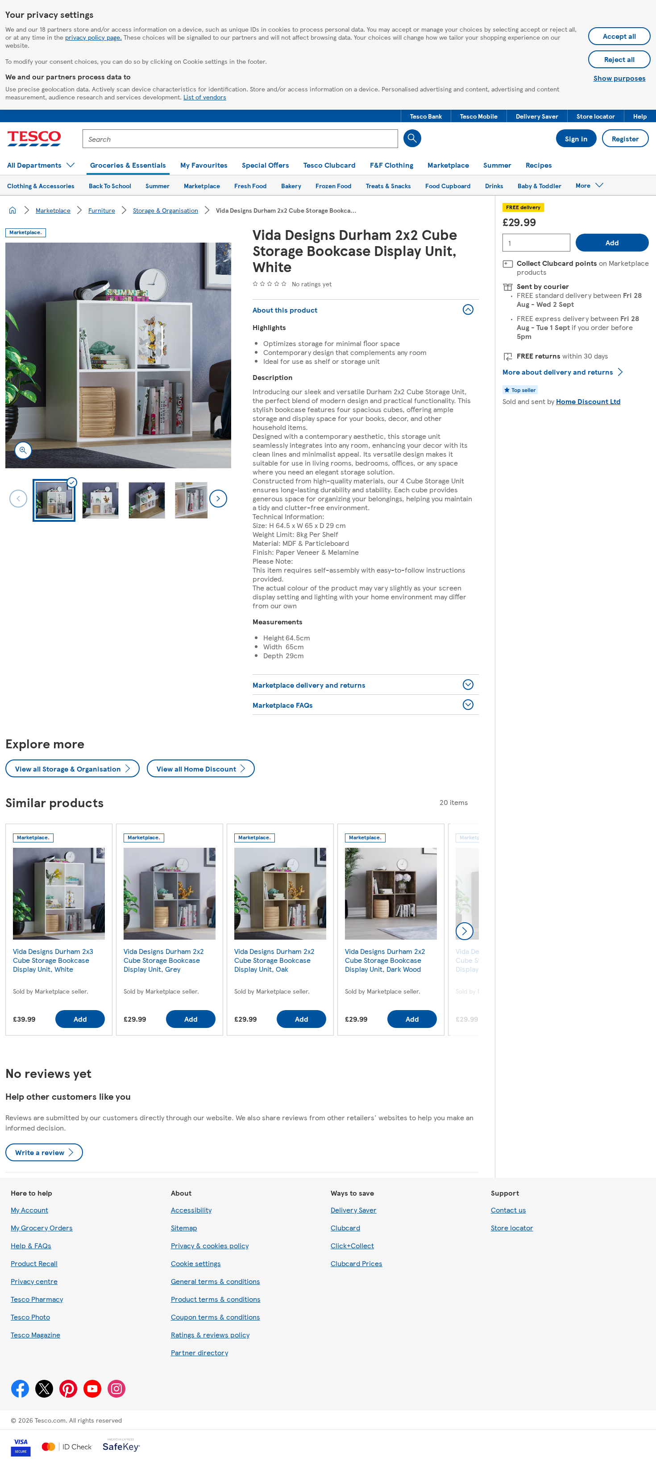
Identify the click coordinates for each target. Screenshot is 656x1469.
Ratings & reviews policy (210, 1334)
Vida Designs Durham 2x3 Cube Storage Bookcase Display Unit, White (53, 960)
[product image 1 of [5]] (118, 355)
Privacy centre (34, 1281)
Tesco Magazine (35, 1334)
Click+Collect (352, 1245)
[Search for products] (412, 138)
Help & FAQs (31, 1245)
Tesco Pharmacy (37, 1299)
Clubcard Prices (356, 1263)
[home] (12, 210)
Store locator (512, 1227)
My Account (29, 1210)
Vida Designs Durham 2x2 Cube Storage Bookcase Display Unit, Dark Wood (385, 960)
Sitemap (184, 1227)
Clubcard (345, 1227)
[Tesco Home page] (34, 139)
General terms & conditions (215, 1281)
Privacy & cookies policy (210, 1245)
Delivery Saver (354, 1210)
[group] (58, 931)
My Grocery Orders (42, 1227)
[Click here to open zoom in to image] (23, 450)
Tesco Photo (30, 1317)
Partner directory (199, 1352)
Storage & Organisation (165, 210)
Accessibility (191, 1210)
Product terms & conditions (216, 1299)
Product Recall (34, 1263)
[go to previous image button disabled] (18, 499)
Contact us (508, 1210)
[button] (426, 116)
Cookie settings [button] (196, 1263)
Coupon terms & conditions (215, 1317)
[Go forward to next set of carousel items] (464, 931)
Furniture (101, 210)
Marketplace (53, 210)
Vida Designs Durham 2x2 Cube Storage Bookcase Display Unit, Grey (164, 960)
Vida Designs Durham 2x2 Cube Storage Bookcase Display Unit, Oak (274, 960)
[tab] (54, 500)
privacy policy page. (93, 37)
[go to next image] (218, 499)
